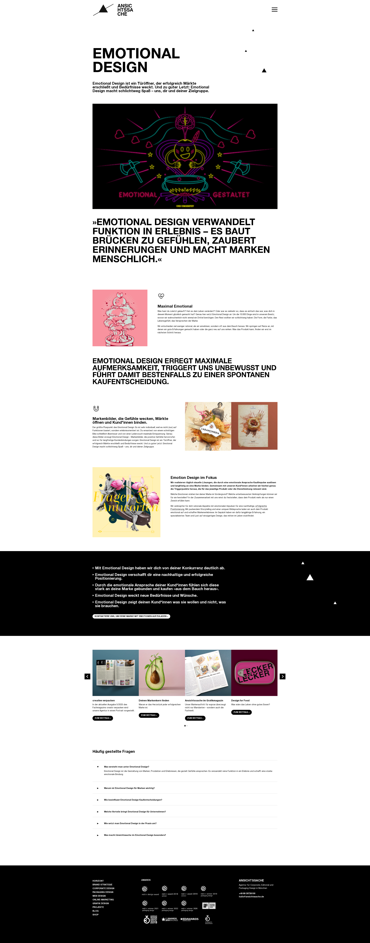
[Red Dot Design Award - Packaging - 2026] (189, 911)
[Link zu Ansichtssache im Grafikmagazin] (208, 694)
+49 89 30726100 (247, 894)
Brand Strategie (102, 885)
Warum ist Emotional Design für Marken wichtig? (129, 788)
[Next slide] (282, 676)
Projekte (98, 907)
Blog (95, 911)
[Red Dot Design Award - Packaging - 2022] (170, 911)
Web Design (99, 896)
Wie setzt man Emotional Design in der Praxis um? (130, 824)
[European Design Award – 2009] (189, 920)
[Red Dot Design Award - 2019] (189, 897)
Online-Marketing (103, 900)
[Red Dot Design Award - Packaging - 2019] (209, 897)
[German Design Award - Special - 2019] (150, 924)
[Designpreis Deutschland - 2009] (209, 924)
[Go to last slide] (87, 676)
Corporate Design (103, 889)
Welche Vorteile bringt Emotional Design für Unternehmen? (135, 812)
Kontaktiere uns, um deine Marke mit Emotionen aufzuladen (130, 616)
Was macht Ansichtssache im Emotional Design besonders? (135, 835)
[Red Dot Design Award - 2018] (170, 897)
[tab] (185, 726)
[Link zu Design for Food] (254, 694)
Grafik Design (100, 904)
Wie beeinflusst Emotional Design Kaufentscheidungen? (133, 800)
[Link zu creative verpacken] (115, 694)
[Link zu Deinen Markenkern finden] (162, 694)
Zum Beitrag (102, 718)
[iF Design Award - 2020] (209, 910)
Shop (95, 915)
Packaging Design (102, 892)
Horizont (98, 881)
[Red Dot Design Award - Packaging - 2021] (150, 911)
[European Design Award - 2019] (170, 924)
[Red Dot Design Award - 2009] (150, 896)
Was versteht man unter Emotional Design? (126, 767)
